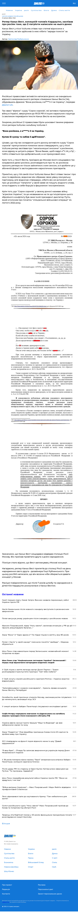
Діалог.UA (7, 105)
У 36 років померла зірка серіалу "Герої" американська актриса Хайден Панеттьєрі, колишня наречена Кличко (36, 761)
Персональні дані (45, 889)
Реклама (41, 885)
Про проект (7, 885)
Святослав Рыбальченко (18, 39)
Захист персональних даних (50, 894)
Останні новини (13, 594)
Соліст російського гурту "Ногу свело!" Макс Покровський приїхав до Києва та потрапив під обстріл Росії (35, 807)
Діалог (4, 14)
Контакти (6, 894)
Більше (6, 823)
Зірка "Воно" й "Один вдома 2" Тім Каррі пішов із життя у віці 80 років (35, 635)
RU (74, 3)
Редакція (6, 889)
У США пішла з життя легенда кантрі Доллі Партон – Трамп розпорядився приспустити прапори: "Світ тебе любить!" (30, 671)
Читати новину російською (12, 16)
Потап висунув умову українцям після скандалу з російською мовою (35, 618)
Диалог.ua (5, 902)
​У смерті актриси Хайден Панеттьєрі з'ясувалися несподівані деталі (34, 706)
